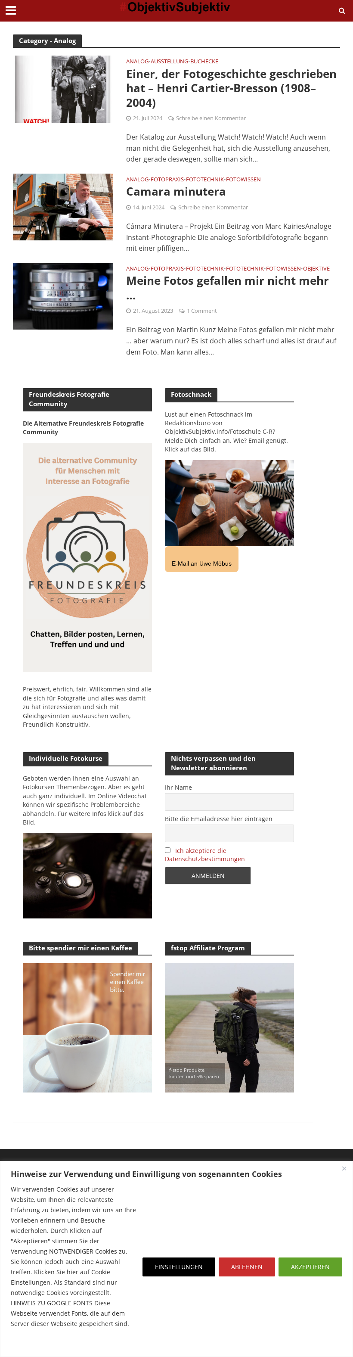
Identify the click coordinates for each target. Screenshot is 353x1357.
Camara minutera (176, 191)
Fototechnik (205, 180)
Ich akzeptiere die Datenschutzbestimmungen (205, 855)
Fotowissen (243, 180)
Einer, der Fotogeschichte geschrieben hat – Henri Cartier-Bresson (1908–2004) (231, 88)
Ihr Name (178, 787)
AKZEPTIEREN (310, 1267)
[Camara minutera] (63, 206)
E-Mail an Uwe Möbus (202, 563)
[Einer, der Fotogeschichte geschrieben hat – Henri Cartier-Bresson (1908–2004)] (63, 88)
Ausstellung (169, 62)
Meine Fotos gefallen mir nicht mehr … (227, 288)
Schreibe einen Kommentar (211, 118)
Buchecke (204, 62)
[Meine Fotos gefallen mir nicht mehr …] (63, 295)
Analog (137, 62)
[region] (176, 1259)
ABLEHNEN (247, 1267)
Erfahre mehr (32, 1344)
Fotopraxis (167, 180)
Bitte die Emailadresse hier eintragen (218, 819)
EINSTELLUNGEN (179, 1267)
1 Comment (202, 310)
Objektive (316, 269)
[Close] (344, 1168)
